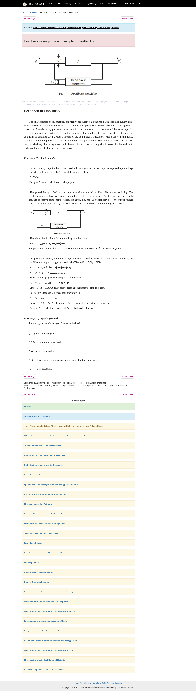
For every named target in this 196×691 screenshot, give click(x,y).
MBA (102, 3)
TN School (112, 3)
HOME (51, 3)
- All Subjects (37, 416)
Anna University (64, 3)
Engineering (91, 3)
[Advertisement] (156, 51)
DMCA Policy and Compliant (112, 683)
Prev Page (30, 18)
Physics (33, 12)
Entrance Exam (127, 3)
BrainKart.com (37, 3)
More (140, 3)
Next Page (126, 18)
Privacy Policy (79, 683)
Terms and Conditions (93, 683)
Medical (78, 3)
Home (24, 12)
